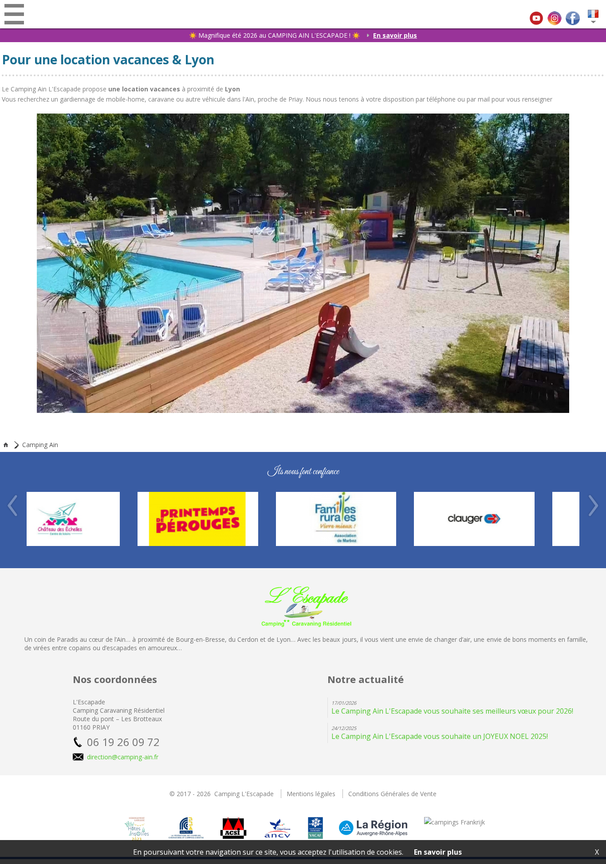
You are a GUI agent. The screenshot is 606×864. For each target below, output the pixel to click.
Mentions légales (311, 793)
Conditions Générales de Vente (392, 793)
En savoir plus (395, 35)
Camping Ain (40, 444)
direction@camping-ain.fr (122, 757)
